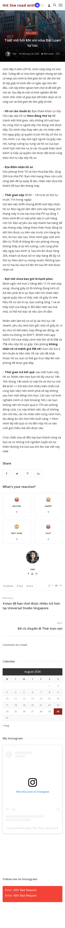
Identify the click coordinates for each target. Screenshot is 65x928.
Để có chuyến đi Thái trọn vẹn (40, 628)
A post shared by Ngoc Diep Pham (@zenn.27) (32, 828)
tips (21, 585)
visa (30, 585)
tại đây (56, 111)
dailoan (9, 585)
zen (14, 53)
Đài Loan (31, 33)
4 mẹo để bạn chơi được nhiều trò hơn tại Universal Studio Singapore (31, 605)
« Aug (6, 725)
